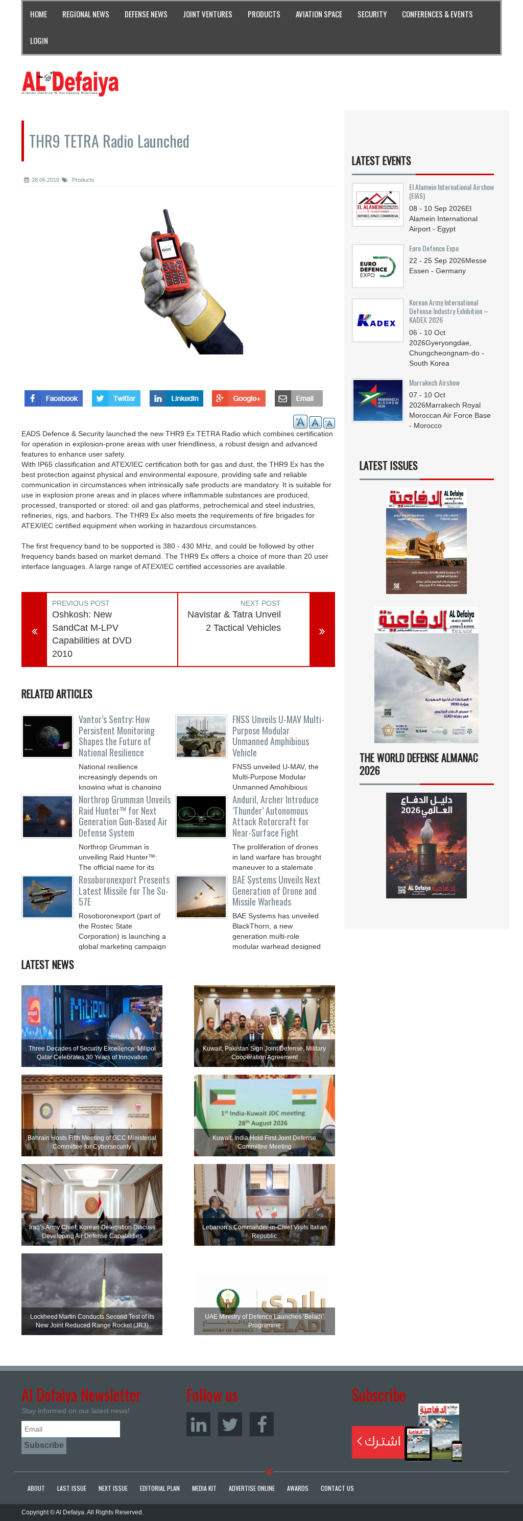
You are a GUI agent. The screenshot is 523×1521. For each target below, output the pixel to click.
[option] (178, 285)
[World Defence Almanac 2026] (427, 845)
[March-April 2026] (427, 544)
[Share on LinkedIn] (176, 395)
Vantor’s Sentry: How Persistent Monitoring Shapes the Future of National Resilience (117, 735)
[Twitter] (230, 1424)
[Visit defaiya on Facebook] (54, 395)
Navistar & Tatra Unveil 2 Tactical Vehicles (234, 621)
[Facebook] (262, 1424)
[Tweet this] (116, 395)
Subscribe (407, 1433)
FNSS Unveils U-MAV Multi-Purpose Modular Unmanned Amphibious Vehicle (278, 735)
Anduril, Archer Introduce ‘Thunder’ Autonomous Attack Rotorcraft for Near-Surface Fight (275, 816)
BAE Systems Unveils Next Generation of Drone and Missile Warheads (276, 891)
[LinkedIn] (198, 1424)
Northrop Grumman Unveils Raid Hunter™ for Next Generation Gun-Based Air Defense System (125, 816)
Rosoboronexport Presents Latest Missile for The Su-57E (124, 891)
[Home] (69, 83)
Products (82, 180)
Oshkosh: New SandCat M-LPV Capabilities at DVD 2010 (92, 634)
